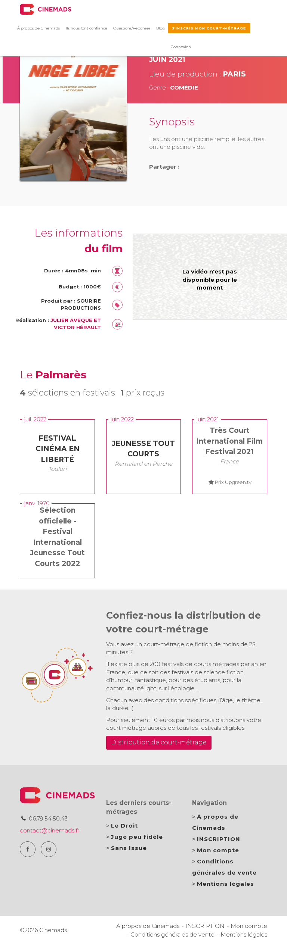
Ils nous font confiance (86, 28)
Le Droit (124, 825)
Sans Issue (129, 847)
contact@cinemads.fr (49, 830)
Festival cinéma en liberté (58, 449)
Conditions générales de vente (172, 934)
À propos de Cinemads (38, 28)
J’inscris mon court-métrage (209, 28)
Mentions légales (225, 883)
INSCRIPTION (218, 839)
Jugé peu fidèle (137, 836)
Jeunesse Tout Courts (143, 449)
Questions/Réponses (131, 28)
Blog (160, 28)
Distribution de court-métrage (159, 742)
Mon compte (218, 850)
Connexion (181, 46)
